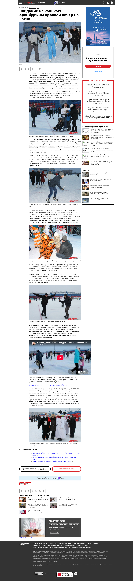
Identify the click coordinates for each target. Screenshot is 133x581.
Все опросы (98, 71)
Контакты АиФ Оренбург (55, 545)
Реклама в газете (83, 545)
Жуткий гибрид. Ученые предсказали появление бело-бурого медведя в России (102, 143)
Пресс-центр (53, 543)
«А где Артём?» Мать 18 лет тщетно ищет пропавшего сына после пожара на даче (101, 156)
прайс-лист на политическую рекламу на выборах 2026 (50, 547)
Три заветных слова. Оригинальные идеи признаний (37, 511)
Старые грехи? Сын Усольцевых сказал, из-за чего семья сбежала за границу (102, 150)
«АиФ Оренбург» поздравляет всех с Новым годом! (68, 504)
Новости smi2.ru (25, 537)
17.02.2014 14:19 (23, 8)
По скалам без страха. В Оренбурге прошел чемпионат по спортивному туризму (38, 499)
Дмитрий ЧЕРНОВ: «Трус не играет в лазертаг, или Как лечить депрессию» (38, 505)
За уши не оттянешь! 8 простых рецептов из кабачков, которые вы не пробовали (102, 137)
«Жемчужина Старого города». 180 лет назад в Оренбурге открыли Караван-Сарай (98, 85)
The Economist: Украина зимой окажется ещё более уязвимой (99, 199)
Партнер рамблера (49, 573)
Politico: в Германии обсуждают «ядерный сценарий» (99, 186)
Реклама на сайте (70, 545)
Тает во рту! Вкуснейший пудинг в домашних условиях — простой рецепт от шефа (101, 163)
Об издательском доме (40, 543)
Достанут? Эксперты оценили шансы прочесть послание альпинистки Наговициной (102, 130)
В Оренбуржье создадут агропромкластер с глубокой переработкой (98, 93)
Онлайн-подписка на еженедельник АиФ (72, 543)
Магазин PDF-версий (39, 545)
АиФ (20, 64)
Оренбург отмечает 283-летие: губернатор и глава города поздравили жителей (98, 109)
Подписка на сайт (92, 543)
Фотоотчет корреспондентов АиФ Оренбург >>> (49, 385)
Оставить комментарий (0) (67, 469)
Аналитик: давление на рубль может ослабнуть (101, 173)
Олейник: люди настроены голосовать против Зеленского (99, 193)
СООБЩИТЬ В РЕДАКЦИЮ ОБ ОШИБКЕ (80, 547)
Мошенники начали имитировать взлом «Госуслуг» (100, 180)
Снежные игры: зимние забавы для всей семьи (52, 461)
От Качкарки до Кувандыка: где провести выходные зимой (68, 498)
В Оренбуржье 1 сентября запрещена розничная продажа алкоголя (98, 117)
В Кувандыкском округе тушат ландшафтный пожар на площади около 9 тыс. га (98, 101)
